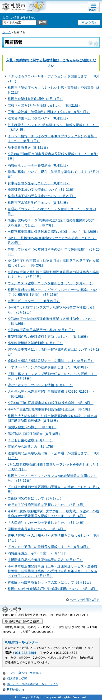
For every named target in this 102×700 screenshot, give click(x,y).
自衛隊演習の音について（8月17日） (35, 498)
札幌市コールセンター (21, 642)
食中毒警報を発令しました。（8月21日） (39, 183)
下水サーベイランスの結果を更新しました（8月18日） (49, 367)
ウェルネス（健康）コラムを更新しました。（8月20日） (50, 283)
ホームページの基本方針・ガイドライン (32, 684)
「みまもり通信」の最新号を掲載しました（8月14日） (49, 547)
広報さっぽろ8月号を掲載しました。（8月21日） (45, 105)
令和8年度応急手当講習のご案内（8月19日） (41, 330)
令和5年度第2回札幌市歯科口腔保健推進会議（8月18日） (50, 409)
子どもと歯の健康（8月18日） (30, 440)
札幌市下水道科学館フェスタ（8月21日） (39, 203)
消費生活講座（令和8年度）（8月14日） (38, 553)
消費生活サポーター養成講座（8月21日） (39, 165)
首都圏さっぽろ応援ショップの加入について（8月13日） (50, 582)
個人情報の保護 (17, 678)
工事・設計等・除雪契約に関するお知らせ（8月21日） (49, 112)
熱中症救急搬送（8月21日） (29, 147)
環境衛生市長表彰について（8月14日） (37, 529)
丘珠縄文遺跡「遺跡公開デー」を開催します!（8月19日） (51, 361)
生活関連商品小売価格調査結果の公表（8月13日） (45, 560)
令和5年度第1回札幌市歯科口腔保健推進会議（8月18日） (50, 403)
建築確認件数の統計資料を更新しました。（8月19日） (49, 336)
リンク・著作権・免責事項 (24, 673)
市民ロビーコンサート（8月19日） (34, 301)
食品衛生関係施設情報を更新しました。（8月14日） (47, 505)
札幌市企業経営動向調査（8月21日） (35, 99)
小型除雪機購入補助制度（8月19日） (35, 343)
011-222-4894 (25, 653)
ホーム (6, 32)
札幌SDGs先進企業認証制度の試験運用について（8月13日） (53, 589)
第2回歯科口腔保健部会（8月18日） (35, 434)
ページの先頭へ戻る (85, 600)
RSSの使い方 (15, 689)
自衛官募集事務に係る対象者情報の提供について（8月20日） (54, 231)
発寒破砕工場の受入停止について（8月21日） (42, 189)
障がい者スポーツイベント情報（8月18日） (40, 385)
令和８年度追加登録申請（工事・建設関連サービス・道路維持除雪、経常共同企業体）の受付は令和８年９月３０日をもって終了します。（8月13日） (52, 571)
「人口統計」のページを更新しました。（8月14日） (47, 522)
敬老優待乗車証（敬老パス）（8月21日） (39, 118)
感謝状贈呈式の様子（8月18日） (32, 427)
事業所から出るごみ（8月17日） (32, 446)
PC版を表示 (89, 22)
